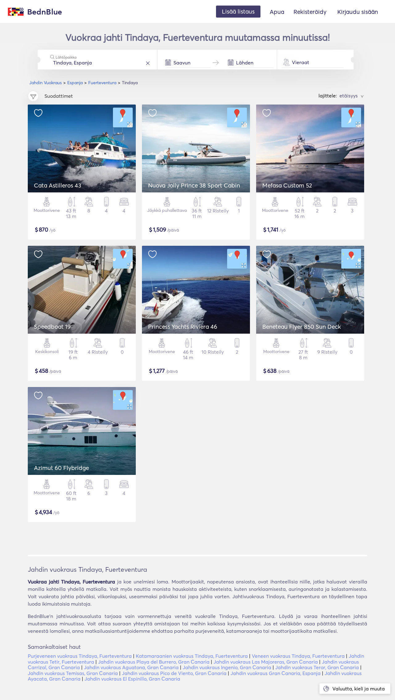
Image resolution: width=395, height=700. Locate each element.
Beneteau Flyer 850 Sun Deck (301, 326)
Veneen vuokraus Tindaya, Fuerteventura (298, 656)
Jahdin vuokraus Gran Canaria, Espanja (276, 673)
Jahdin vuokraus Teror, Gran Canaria (317, 667)
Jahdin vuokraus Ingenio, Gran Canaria (227, 667)
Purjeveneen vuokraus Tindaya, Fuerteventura (80, 656)
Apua (277, 11)
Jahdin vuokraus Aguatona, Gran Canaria (131, 667)
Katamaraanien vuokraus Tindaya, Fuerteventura (192, 656)
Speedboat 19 (52, 326)
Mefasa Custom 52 (287, 185)
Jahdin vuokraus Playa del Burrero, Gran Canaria (154, 662)
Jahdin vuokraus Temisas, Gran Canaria (73, 673)
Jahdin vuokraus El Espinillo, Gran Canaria (132, 679)
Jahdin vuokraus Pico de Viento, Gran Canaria (174, 673)
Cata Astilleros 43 (57, 185)
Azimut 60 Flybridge (61, 467)
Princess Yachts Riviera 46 (182, 326)
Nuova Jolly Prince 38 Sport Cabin (194, 185)
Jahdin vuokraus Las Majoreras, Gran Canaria (266, 662)
